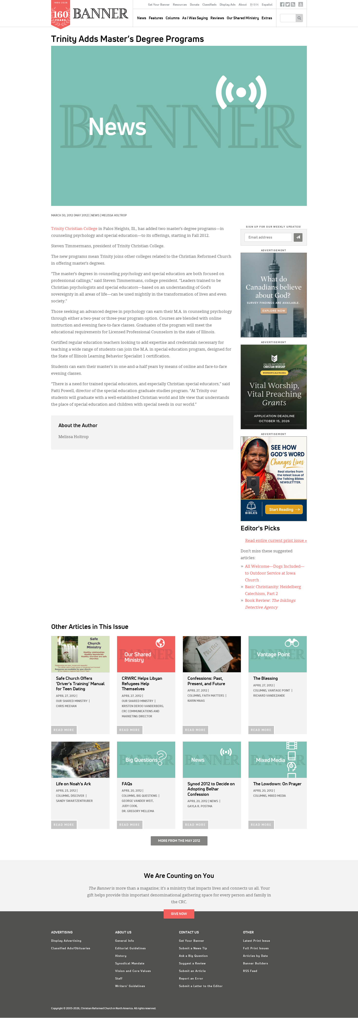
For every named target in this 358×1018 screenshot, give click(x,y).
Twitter (287, 5)
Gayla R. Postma (200, 806)
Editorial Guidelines (130, 948)
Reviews (217, 18)
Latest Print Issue (256, 941)
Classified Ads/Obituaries (70, 948)
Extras (267, 18)
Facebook (282, 5)
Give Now (179, 914)
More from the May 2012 (179, 841)
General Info (124, 941)
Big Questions (146, 796)
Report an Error (191, 978)
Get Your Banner (159, 4)
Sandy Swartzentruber (74, 801)
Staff (118, 978)
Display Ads (228, 4)
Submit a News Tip (193, 948)
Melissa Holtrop (114, 215)
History (121, 956)
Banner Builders (255, 963)
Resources (180, 4)
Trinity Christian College (74, 229)
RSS (293, 5)
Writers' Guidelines (130, 986)
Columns (172, 18)
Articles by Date (255, 956)
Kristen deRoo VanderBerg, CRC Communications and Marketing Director (143, 711)
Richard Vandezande (269, 695)
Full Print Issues (256, 948)
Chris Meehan (66, 706)
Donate (194, 4)
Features (156, 18)
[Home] (112, 13)
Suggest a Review (192, 963)
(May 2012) (81, 215)
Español (267, 4)
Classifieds (209, 4)
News (95, 215)
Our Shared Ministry (243, 18)
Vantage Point (279, 690)
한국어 (254, 4)
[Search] (299, 18)
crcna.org (300, 4)
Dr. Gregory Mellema (138, 811)
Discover (77, 796)
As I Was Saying (195, 18)
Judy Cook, (130, 806)
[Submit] (298, 237)
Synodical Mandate (129, 963)
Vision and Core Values (133, 971)
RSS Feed (250, 971)
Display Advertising (66, 941)
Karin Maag (196, 701)
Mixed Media (277, 796)
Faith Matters (213, 695)
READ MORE (64, 730)
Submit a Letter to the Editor (201, 986)
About (243, 4)
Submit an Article (192, 971)
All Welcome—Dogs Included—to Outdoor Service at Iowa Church (274, 573)
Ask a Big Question (193, 956)
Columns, (194, 695)
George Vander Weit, (138, 801)
